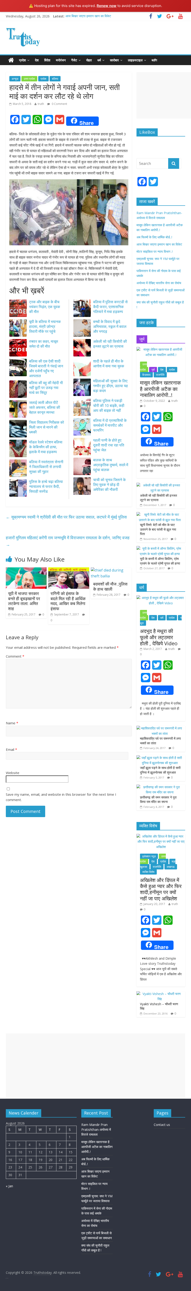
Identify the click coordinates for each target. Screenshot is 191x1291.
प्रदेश (22, 60)
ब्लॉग (154, 60)
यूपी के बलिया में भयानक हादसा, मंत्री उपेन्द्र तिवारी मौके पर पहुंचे (45, 326)
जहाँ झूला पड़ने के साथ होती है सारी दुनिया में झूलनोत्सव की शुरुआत (160, 770)
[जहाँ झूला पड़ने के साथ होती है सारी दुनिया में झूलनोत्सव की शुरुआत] (159, 757)
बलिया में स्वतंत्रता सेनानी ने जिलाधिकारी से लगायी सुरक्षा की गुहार (46, 466)
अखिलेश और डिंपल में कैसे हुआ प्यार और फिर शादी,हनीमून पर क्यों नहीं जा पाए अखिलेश (161, 889)
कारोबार (114, 60)
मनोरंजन (61, 60)
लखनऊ (171, 867)
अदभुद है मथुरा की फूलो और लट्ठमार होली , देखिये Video (158, 637)
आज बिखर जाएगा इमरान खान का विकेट (88, 16)
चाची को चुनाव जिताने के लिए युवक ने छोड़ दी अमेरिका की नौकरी (109, 484)
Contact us (162, 1124)
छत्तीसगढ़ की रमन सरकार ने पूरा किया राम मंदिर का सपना (158, 799)
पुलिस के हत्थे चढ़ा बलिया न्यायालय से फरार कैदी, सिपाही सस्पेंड (46, 486)
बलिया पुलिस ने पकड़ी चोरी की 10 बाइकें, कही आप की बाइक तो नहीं (108, 405)
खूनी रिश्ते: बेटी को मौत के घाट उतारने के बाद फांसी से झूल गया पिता (158, 529)
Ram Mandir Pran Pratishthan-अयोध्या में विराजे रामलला (96, 1129)
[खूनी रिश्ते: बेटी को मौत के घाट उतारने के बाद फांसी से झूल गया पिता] (159, 514)
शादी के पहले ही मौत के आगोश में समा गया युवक (108, 364)
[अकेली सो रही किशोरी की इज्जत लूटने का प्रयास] (159, 485)
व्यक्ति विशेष (148, 872)
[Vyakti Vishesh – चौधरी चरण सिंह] (159, 994)
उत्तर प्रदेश (29, 79)
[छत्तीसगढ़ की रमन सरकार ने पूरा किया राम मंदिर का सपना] (159, 787)
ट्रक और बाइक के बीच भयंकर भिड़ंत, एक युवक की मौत (44, 306)
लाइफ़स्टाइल (135, 60)
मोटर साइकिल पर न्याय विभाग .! (154, 251)
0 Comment (59, 104)
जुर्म (153, 370)
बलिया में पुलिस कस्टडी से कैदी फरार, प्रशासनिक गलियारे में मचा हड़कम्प (110, 306)
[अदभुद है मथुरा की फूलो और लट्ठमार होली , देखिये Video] (160, 598)
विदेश (47, 60)
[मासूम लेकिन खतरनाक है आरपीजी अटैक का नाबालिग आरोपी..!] (160, 349)
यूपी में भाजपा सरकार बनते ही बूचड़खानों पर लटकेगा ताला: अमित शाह (24, 601)
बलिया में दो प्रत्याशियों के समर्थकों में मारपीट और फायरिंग (110, 425)
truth (41, 104)
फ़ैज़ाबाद (146, 375)
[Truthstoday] (11, 60)
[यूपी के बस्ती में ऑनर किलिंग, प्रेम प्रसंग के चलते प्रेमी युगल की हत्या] (159, 548)
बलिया (55, 79)
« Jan (9, 1186)
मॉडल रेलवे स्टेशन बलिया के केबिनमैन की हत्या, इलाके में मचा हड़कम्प (45, 446)
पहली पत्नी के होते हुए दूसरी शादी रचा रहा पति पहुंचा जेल (108, 445)
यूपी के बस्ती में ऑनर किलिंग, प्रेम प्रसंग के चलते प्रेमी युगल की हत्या (160, 561)
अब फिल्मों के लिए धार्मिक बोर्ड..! (154, 237)
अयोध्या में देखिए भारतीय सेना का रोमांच (158, 283)
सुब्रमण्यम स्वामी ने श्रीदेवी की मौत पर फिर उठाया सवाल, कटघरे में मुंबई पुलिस (66, 517)
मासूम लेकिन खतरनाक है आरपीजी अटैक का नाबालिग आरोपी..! (160, 388)
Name (12, 723)
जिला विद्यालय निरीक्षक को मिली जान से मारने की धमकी (46, 427)
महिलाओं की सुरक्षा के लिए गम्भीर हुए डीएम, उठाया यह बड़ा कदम (110, 385)
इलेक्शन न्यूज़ (149, 856)
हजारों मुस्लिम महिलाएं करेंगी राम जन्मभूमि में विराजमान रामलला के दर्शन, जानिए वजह (68, 541)
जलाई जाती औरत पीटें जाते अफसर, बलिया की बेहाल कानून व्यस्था (44, 407)
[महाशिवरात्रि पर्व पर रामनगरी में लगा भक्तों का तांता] (159, 728)
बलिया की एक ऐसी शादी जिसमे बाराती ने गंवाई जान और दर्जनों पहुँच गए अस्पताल (46, 368)
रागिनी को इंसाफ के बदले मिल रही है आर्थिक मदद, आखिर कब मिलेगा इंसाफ (68, 601)
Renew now (106, 5)
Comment (15, 656)
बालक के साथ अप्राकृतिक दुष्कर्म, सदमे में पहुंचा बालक (110, 464)
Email (11, 749)
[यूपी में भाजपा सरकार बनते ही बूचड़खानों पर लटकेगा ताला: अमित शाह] (26, 570)
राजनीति (160, 375)
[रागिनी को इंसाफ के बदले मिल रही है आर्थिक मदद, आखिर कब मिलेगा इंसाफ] (68, 570)
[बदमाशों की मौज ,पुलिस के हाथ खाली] (111, 570)
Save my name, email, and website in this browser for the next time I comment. (61, 797)
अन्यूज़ (15, 79)
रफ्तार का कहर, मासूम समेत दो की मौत (43, 344)
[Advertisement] (163, 95)
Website (12, 772)
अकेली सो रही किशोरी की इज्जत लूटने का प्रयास (110, 344)
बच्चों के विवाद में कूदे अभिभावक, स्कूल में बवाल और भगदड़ (109, 326)
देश (37, 60)
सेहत (89, 60)
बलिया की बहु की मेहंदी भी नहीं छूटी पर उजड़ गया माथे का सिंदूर (46, 387)
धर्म (99, 60)
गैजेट (74, 60)
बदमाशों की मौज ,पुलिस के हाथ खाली (110, 586)
